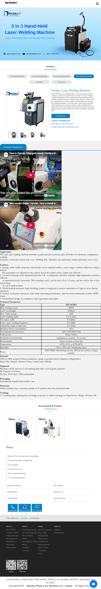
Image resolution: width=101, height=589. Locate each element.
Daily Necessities (43, 547)
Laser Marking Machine (17, 76)
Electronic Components (45, 530)
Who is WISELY (11, 530)
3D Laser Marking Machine (61, 76)
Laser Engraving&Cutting (39, 76)
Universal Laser (34, 518)
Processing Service (11, 539)
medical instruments (44, 544)
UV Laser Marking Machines (16, 478)
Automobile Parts (43, 541)
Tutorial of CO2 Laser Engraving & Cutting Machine (23, 456)
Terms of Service (11, 547)
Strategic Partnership (12, 536)
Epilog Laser (14, 518)
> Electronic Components (13, 485)
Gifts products (42, 550)
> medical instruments (58, 498)
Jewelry (40, 553)
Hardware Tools (42, 539)
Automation (39, 82)
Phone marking (42, 533)
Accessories (61, 82)
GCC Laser (24, 518)
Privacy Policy (10, 544)
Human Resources (11, 541)
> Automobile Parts (12, 498)
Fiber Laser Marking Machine (16, 473)
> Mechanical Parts (11, 492)
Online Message (59, 533)
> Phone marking (57, 485)
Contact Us (57, 530)
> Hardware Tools (57, 492)
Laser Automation (13, 465)
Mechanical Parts (43, 536)
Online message (60, 116)
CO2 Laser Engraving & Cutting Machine (20, 460)
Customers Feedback (12, 533)
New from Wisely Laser (15, 469)
